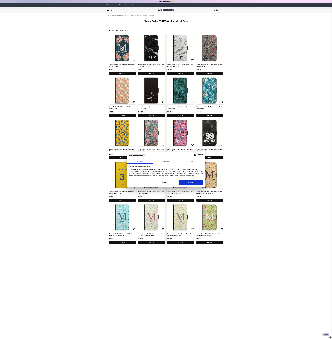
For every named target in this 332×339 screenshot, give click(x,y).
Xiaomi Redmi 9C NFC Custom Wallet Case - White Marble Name (180, 65)
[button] (214, 10)
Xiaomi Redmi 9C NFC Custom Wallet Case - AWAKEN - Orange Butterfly (209, 192)
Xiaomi (112, 15)
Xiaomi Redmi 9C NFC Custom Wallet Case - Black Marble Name (151, 65)
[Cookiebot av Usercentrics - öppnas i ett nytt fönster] (195, 155)
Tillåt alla (190, 182)
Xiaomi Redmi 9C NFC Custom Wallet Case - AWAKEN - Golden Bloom (180, 234)
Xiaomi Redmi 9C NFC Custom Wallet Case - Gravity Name (151, 107)
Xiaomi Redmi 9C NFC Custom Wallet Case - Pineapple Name (122, 150)
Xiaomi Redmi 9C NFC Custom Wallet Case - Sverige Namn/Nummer (122, 192)
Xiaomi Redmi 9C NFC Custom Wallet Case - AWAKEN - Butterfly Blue (122, 234)
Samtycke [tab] (140, 161)
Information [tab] (166, 161)
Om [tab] (192, 161)
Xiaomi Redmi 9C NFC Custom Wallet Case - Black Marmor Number (209, 150)
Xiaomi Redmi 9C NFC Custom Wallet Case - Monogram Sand (151, 192)
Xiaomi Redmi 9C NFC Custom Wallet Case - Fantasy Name (151, 150)
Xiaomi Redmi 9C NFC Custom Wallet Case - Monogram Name (122, 65)
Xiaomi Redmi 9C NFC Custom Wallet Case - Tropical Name (180, 150)
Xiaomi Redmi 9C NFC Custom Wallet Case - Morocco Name (209, 65)
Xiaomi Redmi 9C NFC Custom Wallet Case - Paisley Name (209, 107)
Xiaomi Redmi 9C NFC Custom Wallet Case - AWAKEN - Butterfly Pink (180, 192)
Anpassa (164, 182)
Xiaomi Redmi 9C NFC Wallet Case (138, 15)
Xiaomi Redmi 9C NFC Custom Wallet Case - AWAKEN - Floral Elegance (151, 234)
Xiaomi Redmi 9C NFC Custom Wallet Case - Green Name (180, 107)
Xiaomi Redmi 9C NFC (121, 15)
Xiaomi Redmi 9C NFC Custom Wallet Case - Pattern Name (122, 107)
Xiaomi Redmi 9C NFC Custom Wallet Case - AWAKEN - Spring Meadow (209, 234)
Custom (151, 15)
